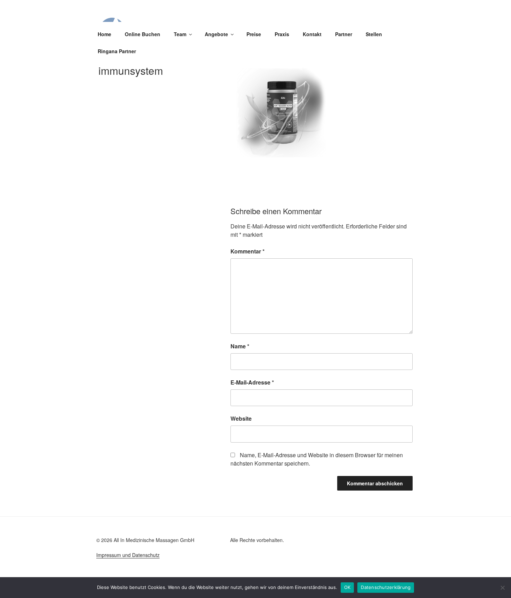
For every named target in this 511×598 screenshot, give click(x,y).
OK (347, 587)
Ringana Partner (117, 51)
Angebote (216, 34)
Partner (343, 34)
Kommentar (247, 251)
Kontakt (312, 34)
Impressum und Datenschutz (128, 554)
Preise (253, 34)
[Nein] (502, 587)
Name (239, 346)
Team (180, 34)
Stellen (374, 34)
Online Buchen (142, 34)
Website (241, 418)
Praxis (282, 34)
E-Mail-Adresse (252, 382)
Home (104, 34)
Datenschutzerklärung (386, 587)
